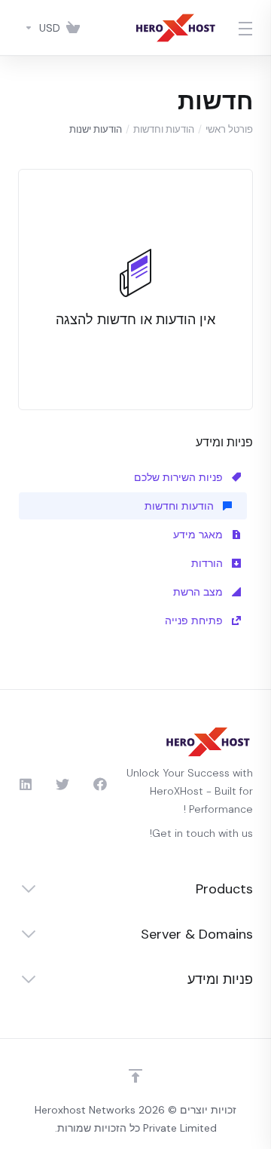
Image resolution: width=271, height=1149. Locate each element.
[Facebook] (100, 784)
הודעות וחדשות (163, 129)
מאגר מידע (199, 534)
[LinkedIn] (25, 784)
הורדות (208, 563)
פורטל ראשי (229, 129)
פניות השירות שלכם (180, 477)
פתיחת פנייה (195, 620)
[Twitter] (62, 784)
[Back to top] (135, 1076)
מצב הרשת (199, 592)
